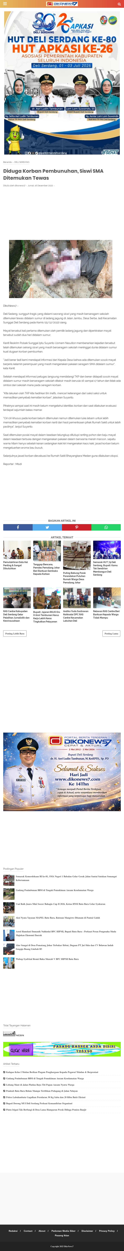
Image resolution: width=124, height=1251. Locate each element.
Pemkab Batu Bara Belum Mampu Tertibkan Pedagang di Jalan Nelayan (42, 1091)
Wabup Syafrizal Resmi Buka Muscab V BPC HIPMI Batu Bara (47, 959)
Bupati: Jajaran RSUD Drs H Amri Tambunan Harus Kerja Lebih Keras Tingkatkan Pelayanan (46, 617)
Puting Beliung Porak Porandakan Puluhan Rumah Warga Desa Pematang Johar (74, 578)
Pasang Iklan (62, 1235)
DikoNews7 (68, 1246)
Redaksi (13, 1231)
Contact (28, 1231)
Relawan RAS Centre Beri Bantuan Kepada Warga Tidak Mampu (106, 614)
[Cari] (119, 4)
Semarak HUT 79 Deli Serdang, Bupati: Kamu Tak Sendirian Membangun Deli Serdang (105, 568)
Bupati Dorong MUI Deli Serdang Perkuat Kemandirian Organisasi (39, 1103)
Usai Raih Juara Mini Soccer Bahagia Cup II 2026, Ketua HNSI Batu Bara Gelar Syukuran (60, 904)
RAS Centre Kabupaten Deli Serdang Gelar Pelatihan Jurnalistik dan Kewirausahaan (16, 616)
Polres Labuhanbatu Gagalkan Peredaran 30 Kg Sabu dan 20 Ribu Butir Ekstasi (45, 1097)
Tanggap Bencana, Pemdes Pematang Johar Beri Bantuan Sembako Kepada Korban (46, 569)
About (42, 1231)
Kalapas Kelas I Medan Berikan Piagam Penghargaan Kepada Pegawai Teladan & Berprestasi (52, 1072)
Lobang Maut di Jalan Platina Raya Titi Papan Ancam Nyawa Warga (40, 1084)
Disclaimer (87, 1231)
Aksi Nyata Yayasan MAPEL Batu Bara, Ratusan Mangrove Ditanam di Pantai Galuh (58, 917)
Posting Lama (111, 633)
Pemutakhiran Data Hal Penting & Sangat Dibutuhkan (15, 565)
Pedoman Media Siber (63, 1231)
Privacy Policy (107, 1231)
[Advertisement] (62, 213)
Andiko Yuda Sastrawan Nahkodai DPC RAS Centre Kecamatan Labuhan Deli (75, 616)
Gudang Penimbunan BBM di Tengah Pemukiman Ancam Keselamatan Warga (54, 890)
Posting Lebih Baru (14, 633)
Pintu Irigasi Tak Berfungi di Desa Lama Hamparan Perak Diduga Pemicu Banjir (46, 1109)
